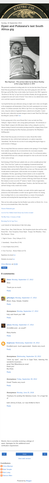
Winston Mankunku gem (8, 208)
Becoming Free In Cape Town (9, 221)
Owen (9, 279)
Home (24, 454)
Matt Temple (7, 469)
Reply (9, 291)
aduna (9, 325)
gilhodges (11, 298)
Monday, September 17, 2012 (22, 279)
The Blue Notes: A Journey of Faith (10, 217)
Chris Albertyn (8, 466)
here (20, 115)
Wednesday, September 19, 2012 (27, 343)
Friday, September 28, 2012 (27, 379)
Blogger (29, 481)
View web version (24, 458)
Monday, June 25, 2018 (25, 392)
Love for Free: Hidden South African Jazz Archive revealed (17, 212)
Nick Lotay (6, 472)
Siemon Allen (7, 475)
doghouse (11, 343)
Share (4, 267)
